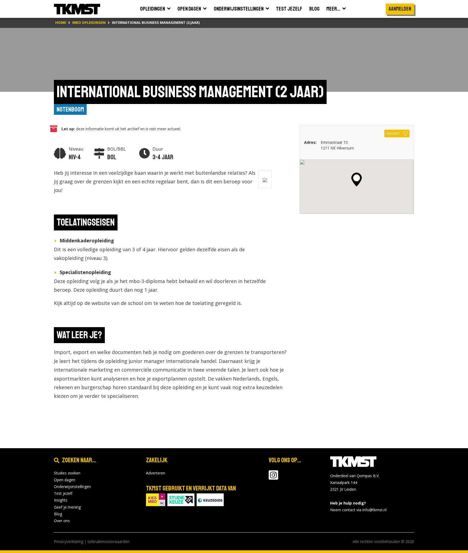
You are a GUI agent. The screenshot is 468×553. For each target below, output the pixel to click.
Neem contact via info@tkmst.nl (358, 509)
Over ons (62, 520)
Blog (58, 513)
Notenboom (70, 109)
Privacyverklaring (68, 541)
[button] (356, 180)
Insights (60, 500)
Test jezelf (63, 493)
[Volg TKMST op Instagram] (273, 477)
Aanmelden (400, 8)
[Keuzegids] (210, 499)
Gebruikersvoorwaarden (108, 541)
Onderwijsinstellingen (72, 486)
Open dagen (64, 479)
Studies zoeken (67, 473)
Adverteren (155, 473)
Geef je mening (67, 507)
